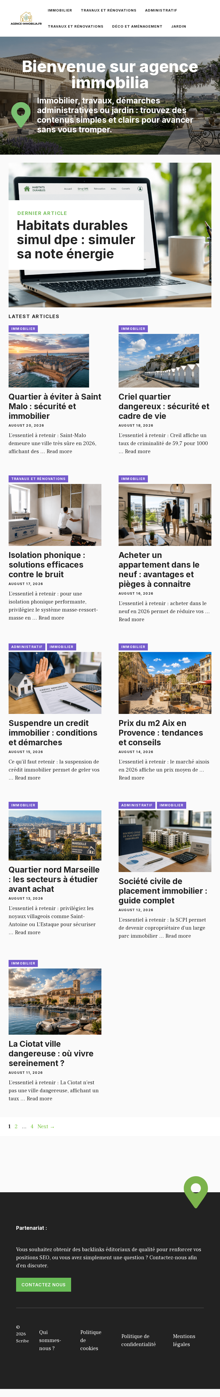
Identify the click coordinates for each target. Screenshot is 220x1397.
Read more (59, 451)
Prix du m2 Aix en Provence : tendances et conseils (161, 732)
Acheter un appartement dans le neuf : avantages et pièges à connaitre (159, 569)
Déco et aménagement (137, 26)
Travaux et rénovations (109, 10)
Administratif (161, 10)
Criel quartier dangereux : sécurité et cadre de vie (164, 406)
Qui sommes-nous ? (50, 1340)
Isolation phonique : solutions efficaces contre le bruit (47, 564)
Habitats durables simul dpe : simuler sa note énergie (76, 239)
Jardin (178, 26)
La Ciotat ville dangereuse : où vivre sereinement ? (51, 1053)
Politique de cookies (90, 1340)
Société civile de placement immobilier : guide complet (163, 890)
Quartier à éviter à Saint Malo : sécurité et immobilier (55, 406)
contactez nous (43, 1284)
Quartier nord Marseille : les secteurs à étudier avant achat (54, 879)
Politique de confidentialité (138, 1340)
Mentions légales (184, 1340)
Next (46, 1126)
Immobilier (60, 10)
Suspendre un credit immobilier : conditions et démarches (53, 732)
